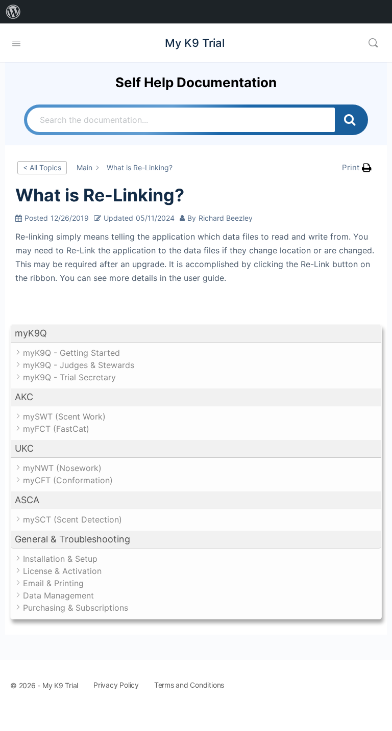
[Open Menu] (16, 42)
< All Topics (42, 167)
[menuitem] (13, 11)
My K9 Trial (195, 42)
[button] (196, 334)
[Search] (373, 42)
